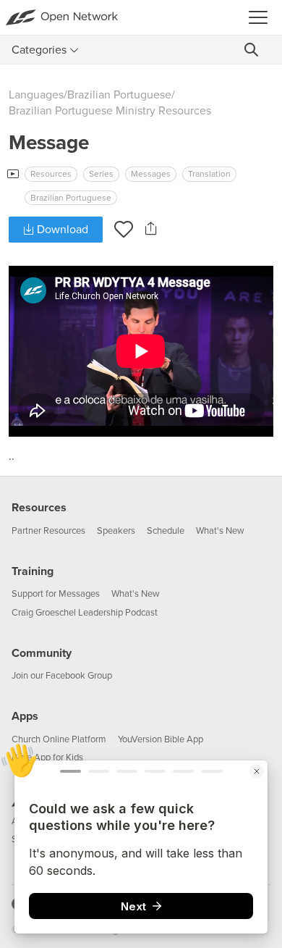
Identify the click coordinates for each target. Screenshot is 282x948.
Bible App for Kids (47, 757)
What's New (220, 531)
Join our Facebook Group (62, 675)
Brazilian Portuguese (119, 95)
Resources (51, 174)
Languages (36, 95)
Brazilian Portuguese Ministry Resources (110, 111)
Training (33, 571)
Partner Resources (48, 531)
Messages (151, 174)
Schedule (165, 531)
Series (101, 174)
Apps (25, 716)
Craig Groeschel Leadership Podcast (85, 612)
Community (42, 653)
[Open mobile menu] (262, 17)
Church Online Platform (59, 739)
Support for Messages (56, 594)
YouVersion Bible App (160, 739)
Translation (209, 174)
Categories (39, 50)
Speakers (116, 531)
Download (61, 229)
